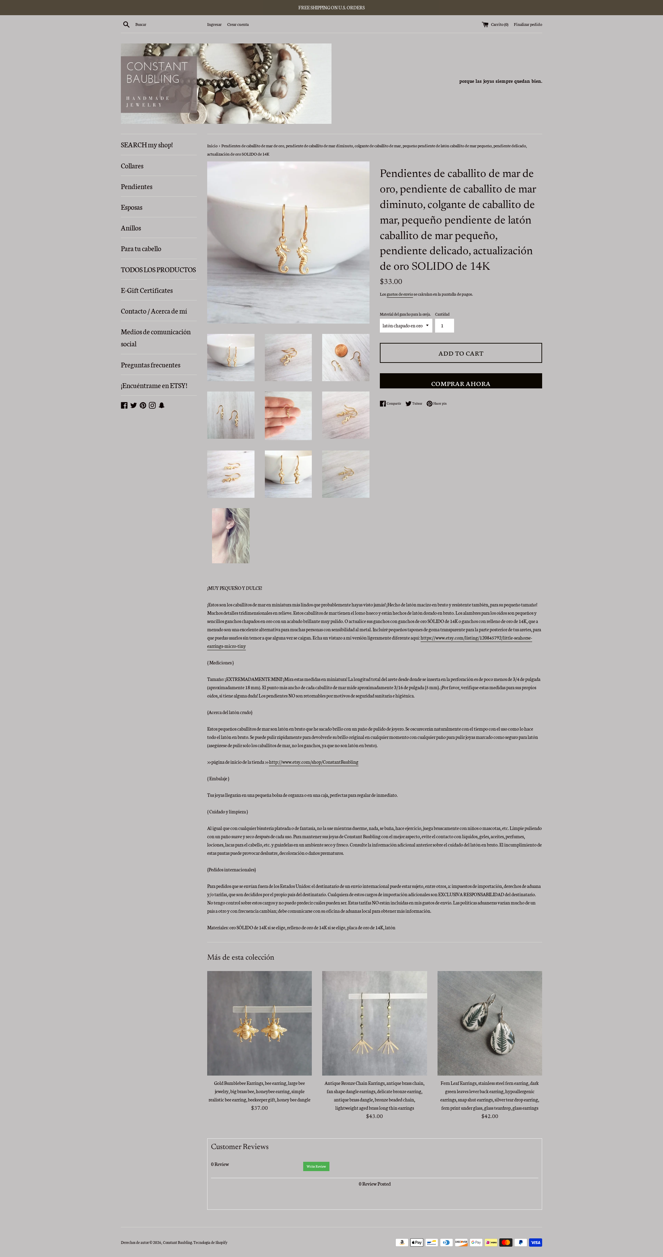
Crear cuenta (238, 24)
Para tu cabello (141, 248)
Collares (132, 165)
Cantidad (442, 314)
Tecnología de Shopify (210, 1242)
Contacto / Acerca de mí (154, 310)
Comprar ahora (461, 383)
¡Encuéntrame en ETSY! (154, 385)
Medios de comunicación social (156, 337)
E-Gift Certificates (147, 290)
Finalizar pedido (528, 24)
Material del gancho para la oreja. (405, 314)
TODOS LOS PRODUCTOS (158, 269)
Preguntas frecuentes (150, 364)
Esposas (131, 206)
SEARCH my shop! (147, 144)
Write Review (316, 1166)
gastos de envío (400, 294)
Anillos (131, 227)
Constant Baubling (177, 1242)
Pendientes (136, 186)
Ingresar (214, 24)
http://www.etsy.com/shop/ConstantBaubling (313, 762)
